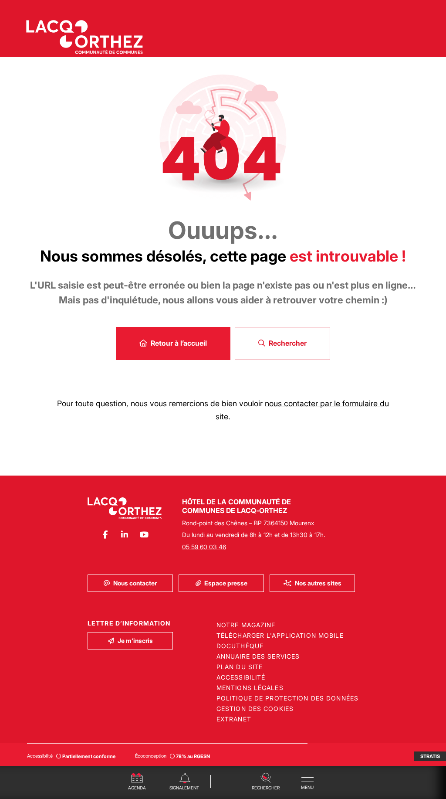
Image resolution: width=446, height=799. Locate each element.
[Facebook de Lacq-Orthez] (105, 535)
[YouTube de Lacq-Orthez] (144, 535)
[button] (265, 780)
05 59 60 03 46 (204, 547)
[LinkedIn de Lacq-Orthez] (125, 535)
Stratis (430, 756)
